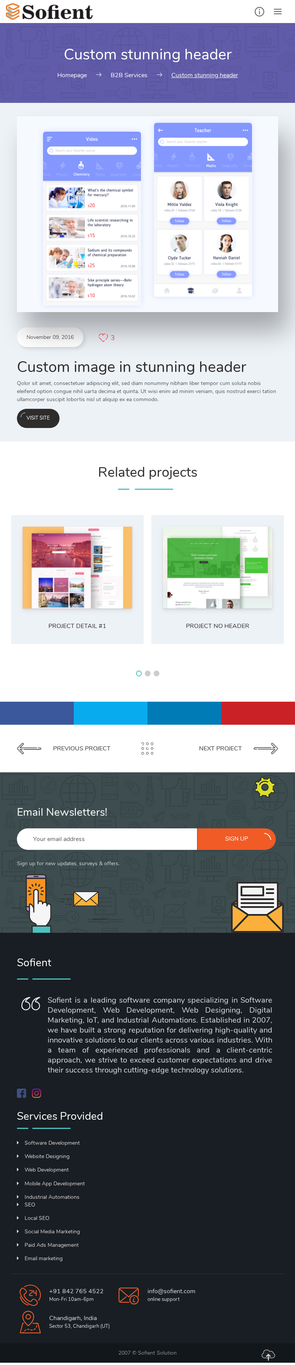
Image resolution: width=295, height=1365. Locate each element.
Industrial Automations (52, 1197)
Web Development (47, 1169)
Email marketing (44, 1258)
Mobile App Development (55, 1183)
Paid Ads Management (52, 1245)
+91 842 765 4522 (76, 1291)
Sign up (236, 839)
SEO (30, 1204)
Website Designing (47, 1156)
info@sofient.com (172, 1291)
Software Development (52, 1143)
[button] (139, 673)
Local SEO (37, 1218)
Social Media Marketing (52, 1231)
